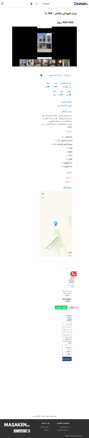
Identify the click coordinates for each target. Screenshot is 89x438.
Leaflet (69, 256)
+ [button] (42, 194)
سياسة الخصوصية (62, 430)
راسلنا (46, 430)
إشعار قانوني (64, 427)
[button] (75, 28)
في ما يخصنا (44, 427)
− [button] (42, 197)
